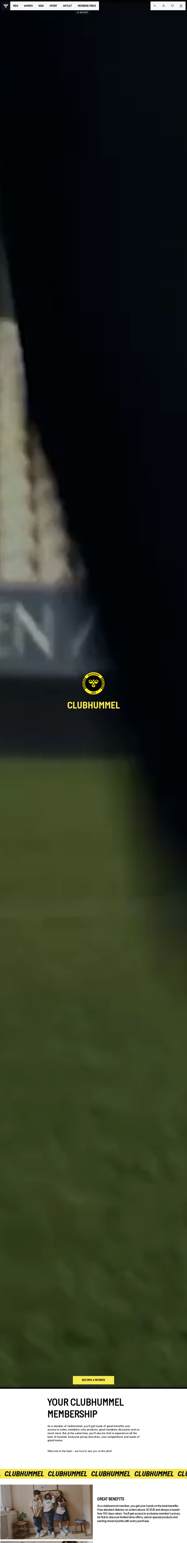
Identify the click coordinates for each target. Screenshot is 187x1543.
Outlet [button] (67, 5)
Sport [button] (53, 5)
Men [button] (15, 5)
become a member (93, 1379)
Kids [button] (41, 5)
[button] (154, 5)
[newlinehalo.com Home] (5, 5)
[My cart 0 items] (181, 5)
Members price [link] (87, 5)
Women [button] (28, 5)
